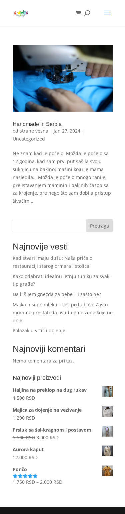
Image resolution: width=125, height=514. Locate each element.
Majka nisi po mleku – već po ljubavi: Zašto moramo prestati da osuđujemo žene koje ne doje (63, 312)
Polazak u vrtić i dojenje (39, 330)
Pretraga (99, 226)
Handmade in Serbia (37, 124)
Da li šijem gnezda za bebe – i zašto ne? (57, 294)
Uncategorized (29, 139)
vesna (41, 131)
